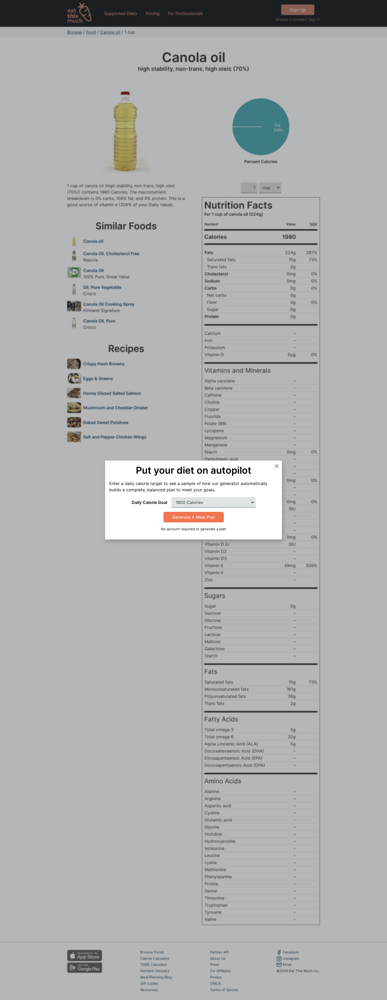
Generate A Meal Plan (193, 517)
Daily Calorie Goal (149, 502)
